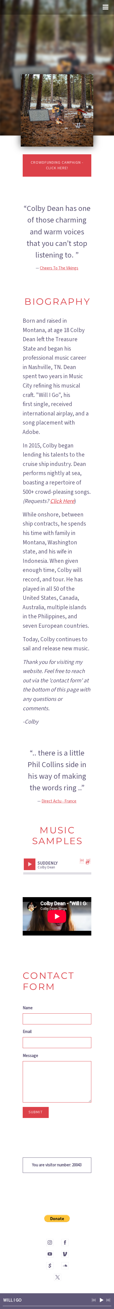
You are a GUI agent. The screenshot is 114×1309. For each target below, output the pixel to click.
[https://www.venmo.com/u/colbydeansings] (65, 1254)
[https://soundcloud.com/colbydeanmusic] (65, 1265)
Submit (35, 1112)
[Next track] (88, 860)
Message (30, 1056)
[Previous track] (81, 860)
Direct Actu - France (59, 801)
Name (28, 1008)
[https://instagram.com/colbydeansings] (49, 1242)
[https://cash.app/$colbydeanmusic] (49, 1265)
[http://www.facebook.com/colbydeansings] (65, 1242)
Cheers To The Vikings (59, 268)
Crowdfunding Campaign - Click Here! (57, 165)
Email (27, 1032)
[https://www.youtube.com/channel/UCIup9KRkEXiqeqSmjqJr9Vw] (49, 1254)
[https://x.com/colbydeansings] (57, 1277)
